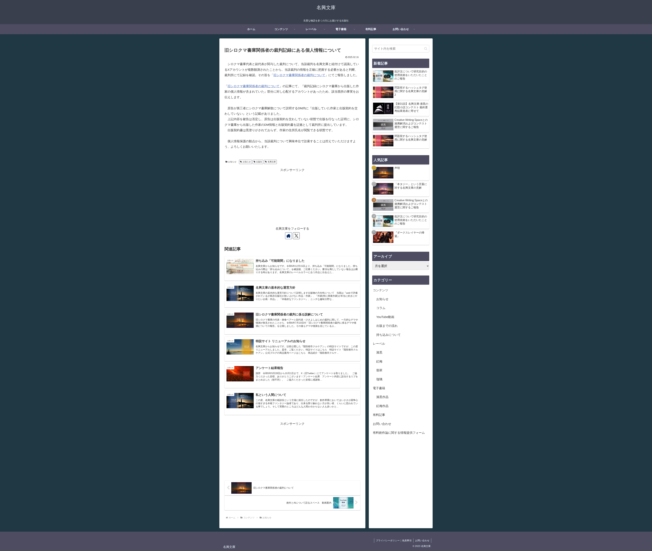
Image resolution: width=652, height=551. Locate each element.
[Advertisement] (292, 196)
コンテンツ (380, 290)
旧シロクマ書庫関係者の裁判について (299, 75)
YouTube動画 (385, 317)
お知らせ (232, 162)
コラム (380, 308)
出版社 (259, 162)
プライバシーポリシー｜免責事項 (394, 540)
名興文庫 (272, 162)
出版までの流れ (387, 326)
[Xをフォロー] (296, 235)
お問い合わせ (382, 424)
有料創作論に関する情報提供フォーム (399, 432)
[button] (426, 49)
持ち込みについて (388, 335)
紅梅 (379, 361)
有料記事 (379, 415)
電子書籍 (379, 388)
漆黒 (379, 352)
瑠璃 (379, 379)
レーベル (379, 343)
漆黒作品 (382, 397)
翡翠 (379, 370)
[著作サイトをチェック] (288, 235)
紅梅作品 (382, 406)
